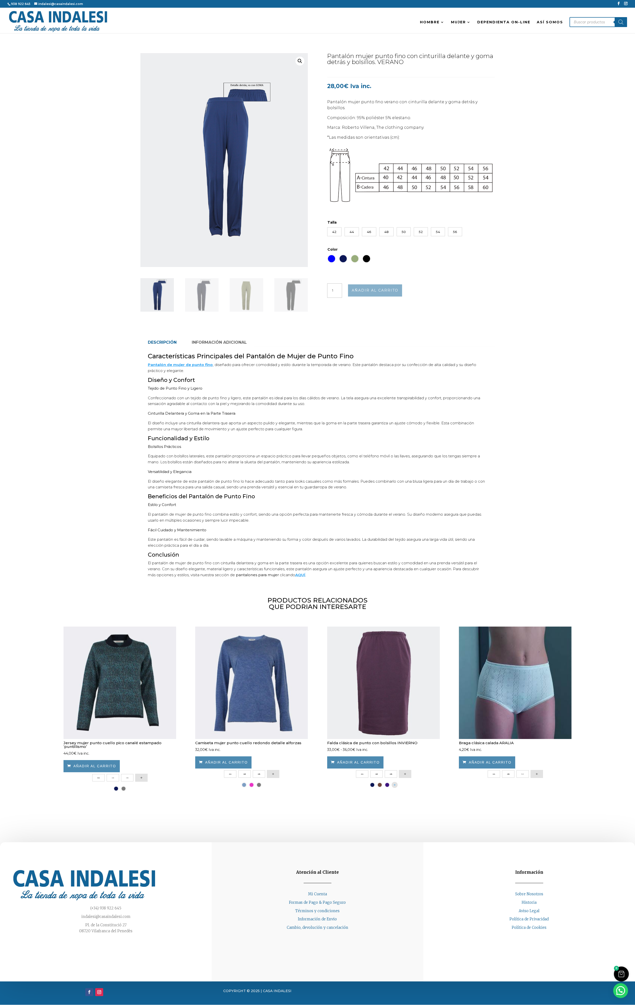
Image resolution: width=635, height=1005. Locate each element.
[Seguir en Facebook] (524, 937)
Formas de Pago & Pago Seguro (317, 902)
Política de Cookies (529, 927)
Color (332, 249)
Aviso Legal (529, 910)
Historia (529, 902)
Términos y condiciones (317, 910)
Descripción (162, 342)
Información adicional (219, 342)
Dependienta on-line (503, 22)
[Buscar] (621, 22)
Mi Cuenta (317, 894)
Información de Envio (317, 919)
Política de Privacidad (529, 919)
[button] (299, 61)
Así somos (550, 22)
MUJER (458, 22)
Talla (332, 222)
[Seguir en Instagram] (534, 937)
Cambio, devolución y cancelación (317, 927)
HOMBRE (430, 22)
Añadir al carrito (375, 290)
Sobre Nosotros (529, 894)
